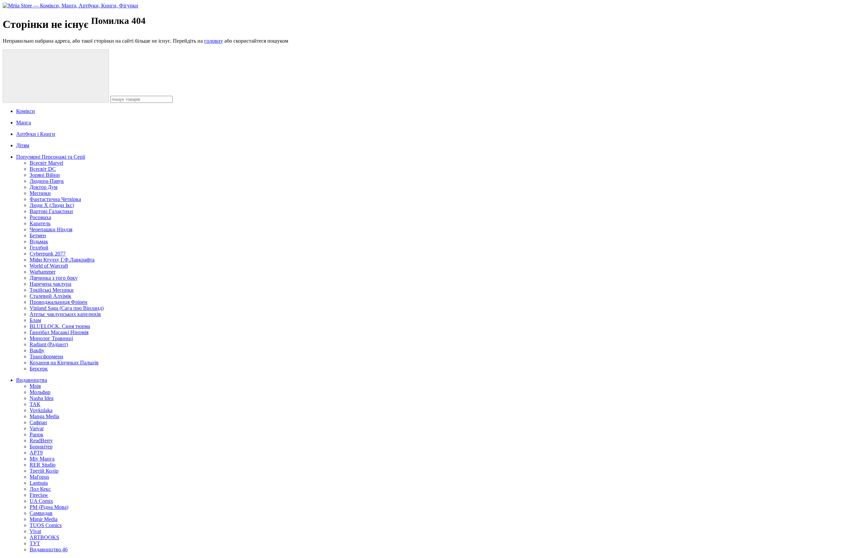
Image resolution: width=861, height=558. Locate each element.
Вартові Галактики (51, 211)
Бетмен (38, 235)
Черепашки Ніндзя (51, 229)
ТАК (35, 404)
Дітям (22, 145)
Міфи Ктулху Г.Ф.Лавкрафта (62, 260)
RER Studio (42, 465)
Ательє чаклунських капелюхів (65, 314)
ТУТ (35, 543)
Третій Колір (44, 471)
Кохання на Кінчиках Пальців (64, 362)
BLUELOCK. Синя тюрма (60, 326)
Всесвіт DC (43, 169)
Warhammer (42, 272)
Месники (40, 193)
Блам (35, 320)
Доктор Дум (44, 187)
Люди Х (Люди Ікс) (52, 205)
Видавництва (31, 380)
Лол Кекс (40, 489)
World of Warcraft (49, 266)
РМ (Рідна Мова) (49, 507)
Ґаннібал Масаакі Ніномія (59, 332)
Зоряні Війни (45, 175)
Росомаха (40, 217)
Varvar (37, 428)
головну (213, 41)
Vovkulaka (41, 410)
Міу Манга (42, 459)
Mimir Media (44, 519)
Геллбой (39, 247)
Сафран (38, 422)
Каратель (40, 223)
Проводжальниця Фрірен (58, 302)
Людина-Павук (47, 181)
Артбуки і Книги (35, 134)
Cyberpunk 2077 (48, 253)
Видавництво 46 (49, 549)
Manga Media (44, 416)
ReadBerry (41, 440)
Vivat (35, 531)
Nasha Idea (41, 398)
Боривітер (41, 446)
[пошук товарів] (56, 76)
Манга (23, 122)
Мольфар (40, 392)
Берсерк (39, 368)
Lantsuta (39, 483)
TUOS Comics (46, 525)
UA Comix (41, 501)
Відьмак (39, 241)
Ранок (36, 434)
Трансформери (46, 356)
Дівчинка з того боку (54, 278)
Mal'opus (39, 477)
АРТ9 (36, 452)
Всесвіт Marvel (46, 163)
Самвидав (41, 513)
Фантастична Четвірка (55, 199)
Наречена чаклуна (50, 284)
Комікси (25, 111)
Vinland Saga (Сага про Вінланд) (67, 308)
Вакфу (37, 350)
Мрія (35, 386)
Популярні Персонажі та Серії (50, 157)
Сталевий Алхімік (50, 296)
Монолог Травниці (51, 338)
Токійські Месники (52, 290)
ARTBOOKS (44, 537)
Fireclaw (39, 495)
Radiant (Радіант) (49, 344)
